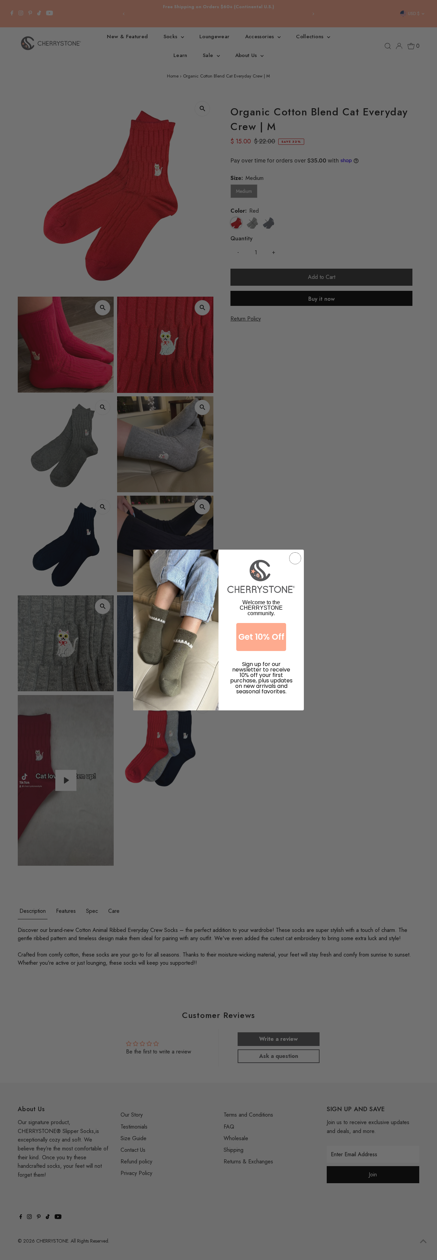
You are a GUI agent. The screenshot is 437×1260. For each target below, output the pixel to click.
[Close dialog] (295, 558)
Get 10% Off (261, 636)
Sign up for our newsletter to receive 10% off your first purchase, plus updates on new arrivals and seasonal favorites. (261, 671)
